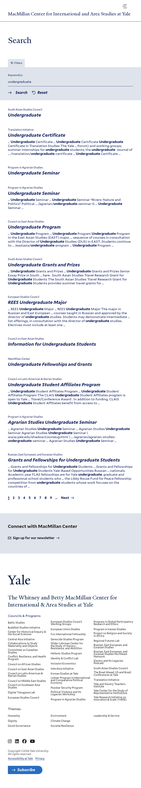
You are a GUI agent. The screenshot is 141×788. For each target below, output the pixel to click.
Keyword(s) (15, 75)
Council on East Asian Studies (26, 669)
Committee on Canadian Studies (23, 651)
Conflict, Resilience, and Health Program (27, 657)
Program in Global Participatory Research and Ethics (113, 623)
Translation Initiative (106, 680)
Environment (58, 716)
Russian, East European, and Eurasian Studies (110, 646)
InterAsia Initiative (62, 669)
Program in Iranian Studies (110, 629)
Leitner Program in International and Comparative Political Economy (70, 680)
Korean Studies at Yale (64, 674)
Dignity (12, 721)
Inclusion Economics (63, 663)
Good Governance (19, 726)
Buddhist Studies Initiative (24, 628)
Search (21, 92)
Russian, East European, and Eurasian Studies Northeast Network (110, 654)
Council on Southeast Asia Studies (24, 686)
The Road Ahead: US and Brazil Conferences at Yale (112, 673)
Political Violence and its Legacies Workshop (66, 693)
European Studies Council (23, 698)
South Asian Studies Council (111, 668)
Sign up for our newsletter (34, 538)
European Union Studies (65, 629)
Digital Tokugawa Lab (21, 692)
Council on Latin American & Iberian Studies (25, 674)
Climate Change (60, 721)
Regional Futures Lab (107, 641)
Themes (14, 708)
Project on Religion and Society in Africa (113, 634)
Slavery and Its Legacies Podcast (108, 662)
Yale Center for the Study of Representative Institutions (111, 692)
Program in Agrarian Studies (68, 699)
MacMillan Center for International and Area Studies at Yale (69, 14)
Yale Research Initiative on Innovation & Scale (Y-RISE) (110, 698)
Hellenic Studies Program (66, 653)
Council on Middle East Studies (27, 681)
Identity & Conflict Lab (64, 658)
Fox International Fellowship (68, 634)
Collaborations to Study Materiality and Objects (22, 644)
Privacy (40, 758)
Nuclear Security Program (67, 688)
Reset (42, 92)
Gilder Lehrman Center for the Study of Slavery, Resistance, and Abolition (67, 646)
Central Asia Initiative (21, 639)
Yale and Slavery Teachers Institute (110, 685)
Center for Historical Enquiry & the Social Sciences (27, 633)
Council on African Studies (24, 664)
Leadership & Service (107, 716)
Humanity (14, 716)
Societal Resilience (62, 726)
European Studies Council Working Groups (66, 623)
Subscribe (26, 770)
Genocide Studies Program (67, 639)
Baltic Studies (16, 623)
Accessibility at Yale (20, 758)
